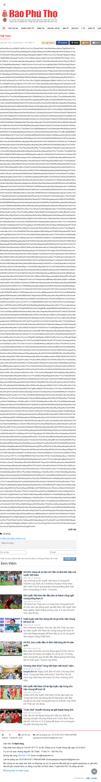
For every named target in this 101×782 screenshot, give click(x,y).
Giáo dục (75, 28)
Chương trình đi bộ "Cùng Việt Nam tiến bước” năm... (49, 666)
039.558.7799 (24, 755)
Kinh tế (65, 28)
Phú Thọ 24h (13, 28)
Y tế (83, 28)
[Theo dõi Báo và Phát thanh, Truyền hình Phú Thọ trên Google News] (48, 43)
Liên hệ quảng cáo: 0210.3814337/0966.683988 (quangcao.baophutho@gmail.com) (55, 736)
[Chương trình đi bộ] (11, 672)
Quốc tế (91, 28)
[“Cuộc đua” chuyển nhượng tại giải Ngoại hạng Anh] (11, 716)
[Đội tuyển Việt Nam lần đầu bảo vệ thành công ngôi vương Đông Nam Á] (11, 601)
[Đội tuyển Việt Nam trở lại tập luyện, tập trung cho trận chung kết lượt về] (11, 692)
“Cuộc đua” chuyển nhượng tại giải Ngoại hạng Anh (48, 709)
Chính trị (40, 28)
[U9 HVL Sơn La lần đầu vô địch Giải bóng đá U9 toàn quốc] (11, 648)
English (5, 738)
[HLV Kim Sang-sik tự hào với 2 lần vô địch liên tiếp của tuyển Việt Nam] (11, 578)
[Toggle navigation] (4, 5)
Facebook (13, 738)
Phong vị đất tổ (27, 28)
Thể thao (5, 36)
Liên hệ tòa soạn (24, 736)
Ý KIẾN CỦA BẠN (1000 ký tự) (13, 539)
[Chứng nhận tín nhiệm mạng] (16, 770)
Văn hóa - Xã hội (53, 28)
